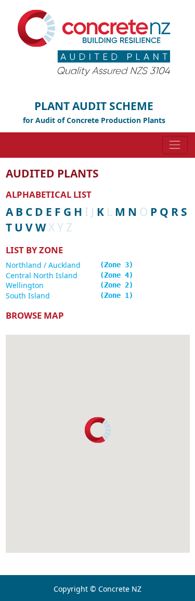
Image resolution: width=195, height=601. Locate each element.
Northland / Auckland (43, 265)
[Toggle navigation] (175, 145)
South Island (28, 295)
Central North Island (41, 275)
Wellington (25, 285)
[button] (97, 430)
